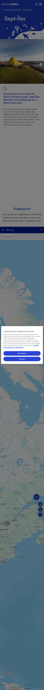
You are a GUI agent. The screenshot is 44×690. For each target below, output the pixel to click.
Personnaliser (22, 353)
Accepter (22, 359)
